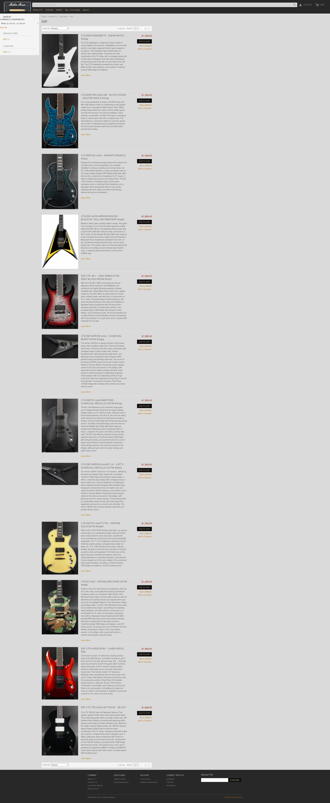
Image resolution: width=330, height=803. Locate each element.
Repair (59, 10)
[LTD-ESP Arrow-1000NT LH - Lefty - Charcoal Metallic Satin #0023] (60, 474)
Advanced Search (121, 782)
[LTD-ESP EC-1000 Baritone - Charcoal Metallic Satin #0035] (60, 425)
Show (129, 28)
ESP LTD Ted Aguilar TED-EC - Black (103, 707)
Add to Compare (144, 49)
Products (38, 10)
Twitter (170, 782)
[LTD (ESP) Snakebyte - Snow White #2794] (60, 61)
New (7, 51)
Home (44, 17)
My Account (145, 779)
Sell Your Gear (72, 10)
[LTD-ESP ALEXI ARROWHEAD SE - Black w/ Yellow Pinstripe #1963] (60, 242)
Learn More (85, 75)
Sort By (46, 28)
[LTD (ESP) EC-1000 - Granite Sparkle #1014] (60, 181)
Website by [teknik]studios (233, 797)
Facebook (170, 779)
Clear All (3, 27)
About (86, 10)
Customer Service (95, 785)
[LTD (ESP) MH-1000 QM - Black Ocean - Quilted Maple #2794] (60, 120)
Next (149, 29)
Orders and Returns (148, 782)
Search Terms (120, 779)
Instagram (171, 785)
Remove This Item (37, 23)
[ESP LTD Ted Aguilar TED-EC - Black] (60, 731)
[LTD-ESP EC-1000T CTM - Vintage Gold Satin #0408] (60, 548)
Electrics (64, 17)
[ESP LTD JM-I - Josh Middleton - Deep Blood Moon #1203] (60, 301)
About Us (91, 779)
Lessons (49, 10)
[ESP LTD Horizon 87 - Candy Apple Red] (60, 673)
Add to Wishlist (145, 45)
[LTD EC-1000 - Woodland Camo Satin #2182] (60, 607)
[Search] (294, 5)
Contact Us (92, 782)
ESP (6, 39)
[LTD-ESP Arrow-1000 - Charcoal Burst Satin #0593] (60, 346)
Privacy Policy (93, 789)
